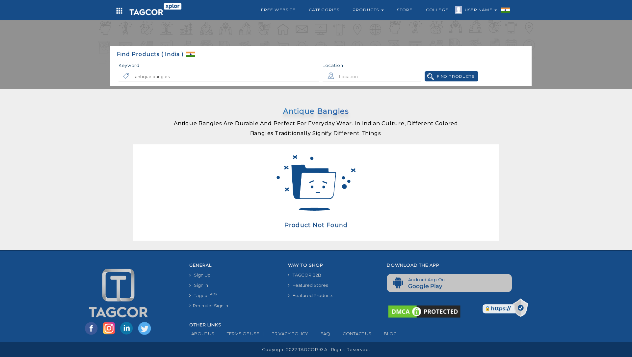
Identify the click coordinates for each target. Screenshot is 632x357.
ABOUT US (201, 333)
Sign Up (201, 275)
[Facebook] (92, 334)
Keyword (129, 65)
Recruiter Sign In (209, 305)
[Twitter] (145, 334)
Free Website (278, 9)
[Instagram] (110, 334)
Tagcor (204, 295)
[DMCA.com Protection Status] (424, 311)
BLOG (386, 333)
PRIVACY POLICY (285, 333)
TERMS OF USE (239, 333)
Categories (324, 9)
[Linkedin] (128, 334)
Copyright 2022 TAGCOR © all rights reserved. (316, 349)
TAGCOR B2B (305, 275)
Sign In (199, 285)
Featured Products (311, 295)
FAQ (321, 333)
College (437, 9)
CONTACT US (352, 333)
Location (333, 65)
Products (367, 9)
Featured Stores (309, 285)
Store (405, 9)
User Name (479, 9)
